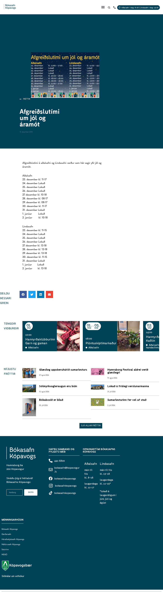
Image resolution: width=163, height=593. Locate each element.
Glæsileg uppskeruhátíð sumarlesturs (63, 369)
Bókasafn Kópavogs (10, 529)
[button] (103, 7)
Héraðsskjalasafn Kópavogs (13, 539)
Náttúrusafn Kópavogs (11, 545)
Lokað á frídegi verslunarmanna (128, 386)
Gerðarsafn (6, 534)
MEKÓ (4, 555)
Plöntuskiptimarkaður (101, 343)
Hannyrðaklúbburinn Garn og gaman (40, 341)
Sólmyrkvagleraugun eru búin (58, 386)
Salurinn (5, 550)
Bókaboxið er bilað (51, 399)
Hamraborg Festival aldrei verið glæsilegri (127, 371)
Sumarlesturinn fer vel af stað (126, 399)
